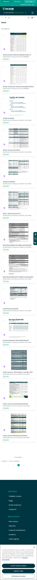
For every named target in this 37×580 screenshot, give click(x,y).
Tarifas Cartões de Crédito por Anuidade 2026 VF (18, 86)
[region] (18, 562)
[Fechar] (34, 547)
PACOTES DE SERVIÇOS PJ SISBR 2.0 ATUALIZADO (18, 277)
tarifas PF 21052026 (9, 181)
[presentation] (7, 1)
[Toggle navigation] (32, 12)
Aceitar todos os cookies (18, 565)
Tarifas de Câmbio (8, 118)
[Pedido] (9, 17)
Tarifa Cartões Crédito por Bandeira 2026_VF (17, 54)
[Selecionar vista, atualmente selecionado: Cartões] (33, 17)
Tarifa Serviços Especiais (10, 308)
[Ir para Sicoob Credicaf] (8, 9)
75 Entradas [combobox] (17, 457)
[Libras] (35, 234)
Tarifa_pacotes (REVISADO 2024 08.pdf (15, 435)
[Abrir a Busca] (28, 17)
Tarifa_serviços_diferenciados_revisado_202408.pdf (18, 372)
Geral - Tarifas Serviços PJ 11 (12, 213)
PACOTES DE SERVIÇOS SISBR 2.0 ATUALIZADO (17, 245)
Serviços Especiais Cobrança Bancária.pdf (16, 340)
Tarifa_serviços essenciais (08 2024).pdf (15, 403)
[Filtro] (5, 17)
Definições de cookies (18, 576)
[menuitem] (6, 1)
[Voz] (35, 239)
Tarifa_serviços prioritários (11, 150)
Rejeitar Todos (18, 571)
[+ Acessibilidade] (35, 243)
